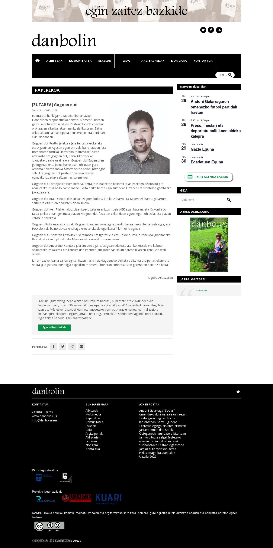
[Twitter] (62, 346)
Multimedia (93, 414)
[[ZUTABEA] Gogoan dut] (140, 138)
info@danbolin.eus (44, 420)
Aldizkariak (93, 437)
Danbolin (202, 290)
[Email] (81, 346)
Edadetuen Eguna (207, 162)
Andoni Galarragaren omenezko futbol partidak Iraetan (214, 107)
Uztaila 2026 (147, 456)
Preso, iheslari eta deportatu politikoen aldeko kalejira (216, 131)
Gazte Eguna (202, 149)
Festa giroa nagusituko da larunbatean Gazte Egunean (158, 420)
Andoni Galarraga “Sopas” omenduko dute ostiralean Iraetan (162, 412)
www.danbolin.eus (44, 416)
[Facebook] (53, 346)
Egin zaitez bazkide (54, 327)
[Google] (72, 346)
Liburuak (91, 441)
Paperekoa (93, 418)
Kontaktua (203, 61)
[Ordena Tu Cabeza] (51, 540)
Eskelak (104, 61)
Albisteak (54, 61)
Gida (126, 61)
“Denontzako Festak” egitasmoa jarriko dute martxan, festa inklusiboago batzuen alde (161, 449)
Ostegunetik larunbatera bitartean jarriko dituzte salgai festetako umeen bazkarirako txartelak (162, 437)
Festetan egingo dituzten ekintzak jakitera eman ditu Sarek (162, 428)
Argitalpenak (152, 61)
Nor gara (179, 61)
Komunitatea (80, 61)
